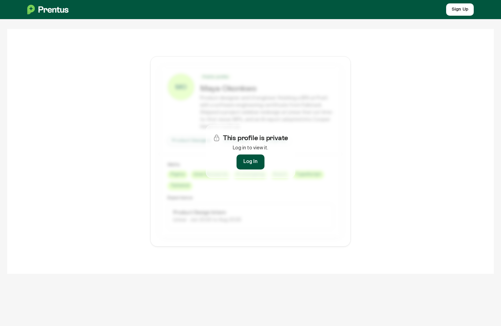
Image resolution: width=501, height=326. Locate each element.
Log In (250, 161)
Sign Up (460, 9)
